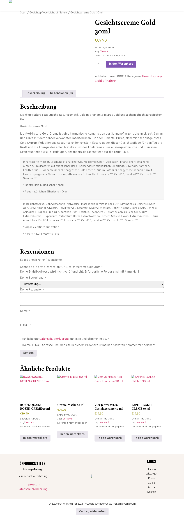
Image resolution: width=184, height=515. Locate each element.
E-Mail (25, 325)
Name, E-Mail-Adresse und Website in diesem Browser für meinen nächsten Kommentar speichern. (89, 345)
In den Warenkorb (121, 64)
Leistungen (151, 473)
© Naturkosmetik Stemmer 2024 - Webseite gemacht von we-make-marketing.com (92, 503)
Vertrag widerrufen (92, 512)
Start (23, 13)
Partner (151, 487)
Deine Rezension (32, 289)
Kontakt (151, 491)
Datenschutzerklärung (54, 339)
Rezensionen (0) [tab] (61, 93)
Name (25, 311)
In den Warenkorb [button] (35, 438)
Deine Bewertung (33, 278)
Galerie (151, 482)
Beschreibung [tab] (35, 93)
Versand (104, 51)
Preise (151, 478)
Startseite (152, 469)
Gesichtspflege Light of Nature (48, 13)
